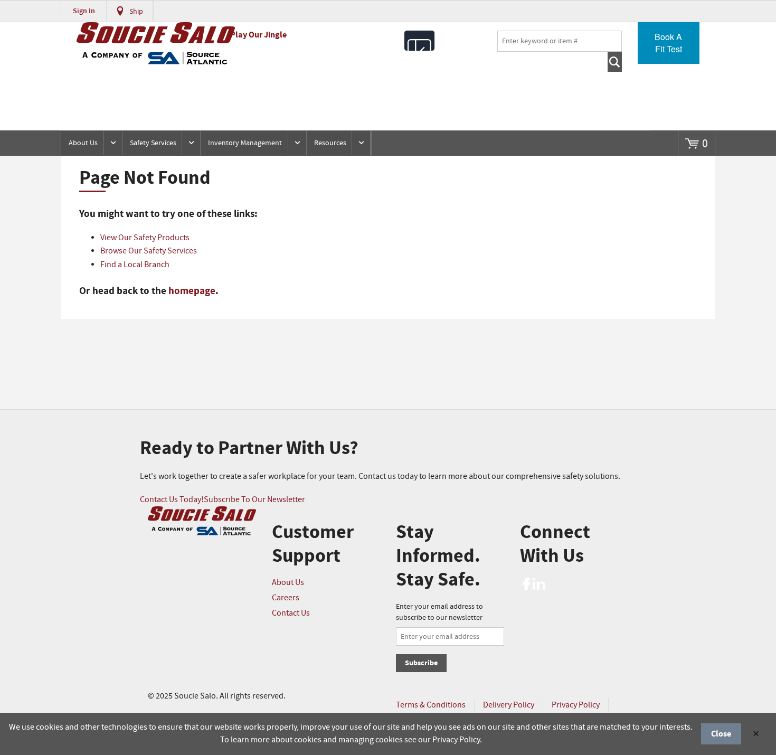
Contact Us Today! (172, 499)
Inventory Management (245, 143)
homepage (191, 291)
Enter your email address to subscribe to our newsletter (439, 612)
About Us (83, 143)
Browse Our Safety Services (148, 251)
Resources (330, 143)
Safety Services (153, 143)
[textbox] (559, 41)
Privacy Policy (576, 705)
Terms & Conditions (431, 705)
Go (615, 62)
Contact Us (291, 613)
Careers (285, 597)
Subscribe (421, 663)
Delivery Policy (508, 705)
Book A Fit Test (668, 43)
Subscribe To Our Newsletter (254, 499)
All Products (419, 40)
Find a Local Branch (134, 264)
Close (721, 734)
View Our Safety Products (145, 237)
